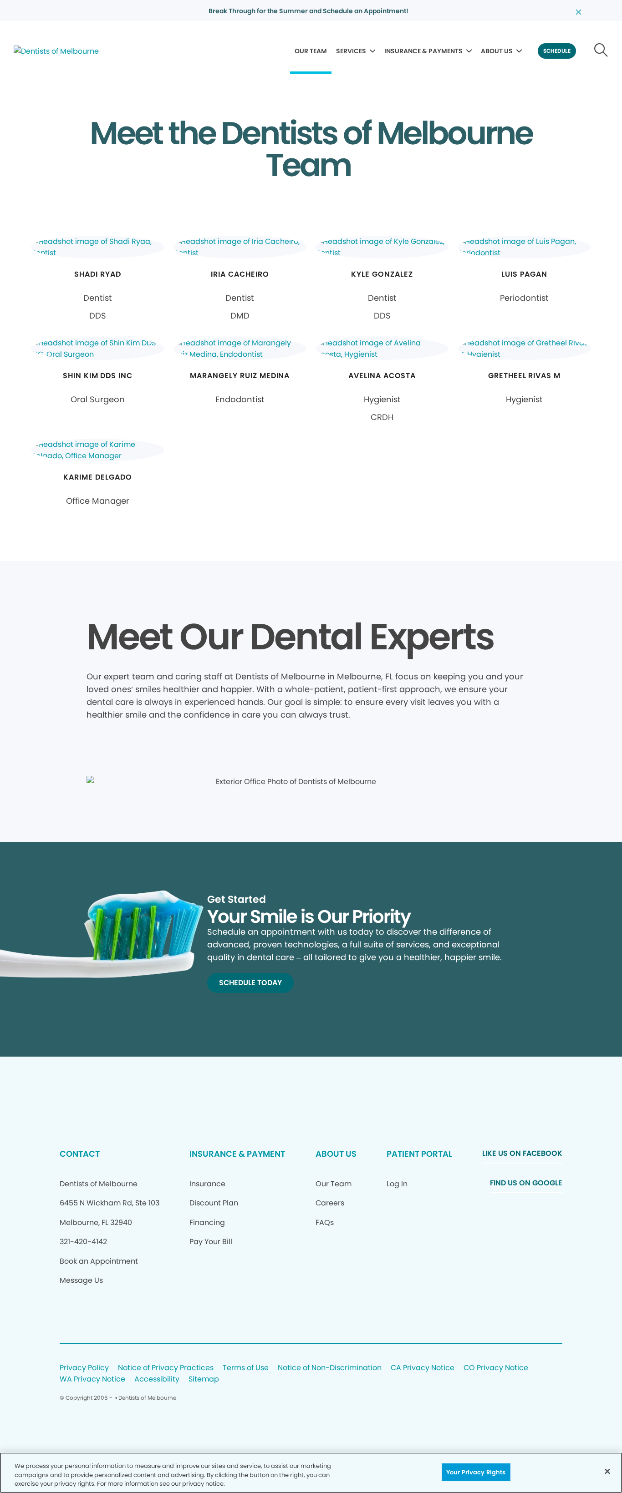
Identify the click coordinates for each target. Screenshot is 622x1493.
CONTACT (80, 1153)
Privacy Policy (84, 1368)
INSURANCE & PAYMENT (237, 1153)
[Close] (607, 1471)
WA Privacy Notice (92, 1379)
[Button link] (601, 51)
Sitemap (204, 1379)
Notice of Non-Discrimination (330, 1368)
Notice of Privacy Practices (166, 1368)
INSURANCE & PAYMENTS (423, 51)
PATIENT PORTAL (419, 1153)
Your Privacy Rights (475, 1472)
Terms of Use (246, 1368)
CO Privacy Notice (496, 1368)
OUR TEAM (311, 51)
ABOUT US (497, 51)
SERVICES (351, 51)
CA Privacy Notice (422, 1368)
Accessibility (156, 1379)
